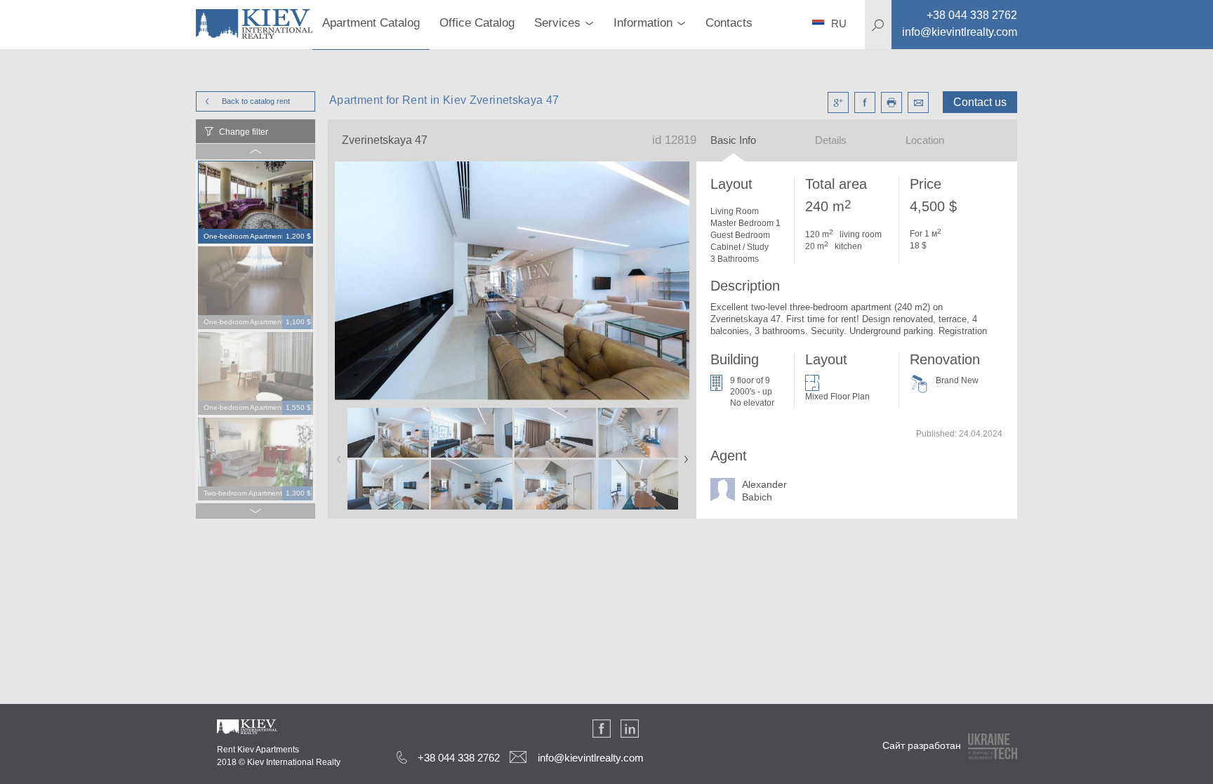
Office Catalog (477, 22)
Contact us (980, 102)
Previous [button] (336, 454)
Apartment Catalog (371, 22)
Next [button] (683, 454)
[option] (255, 203)
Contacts (729, 22)
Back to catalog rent (256, 101)
